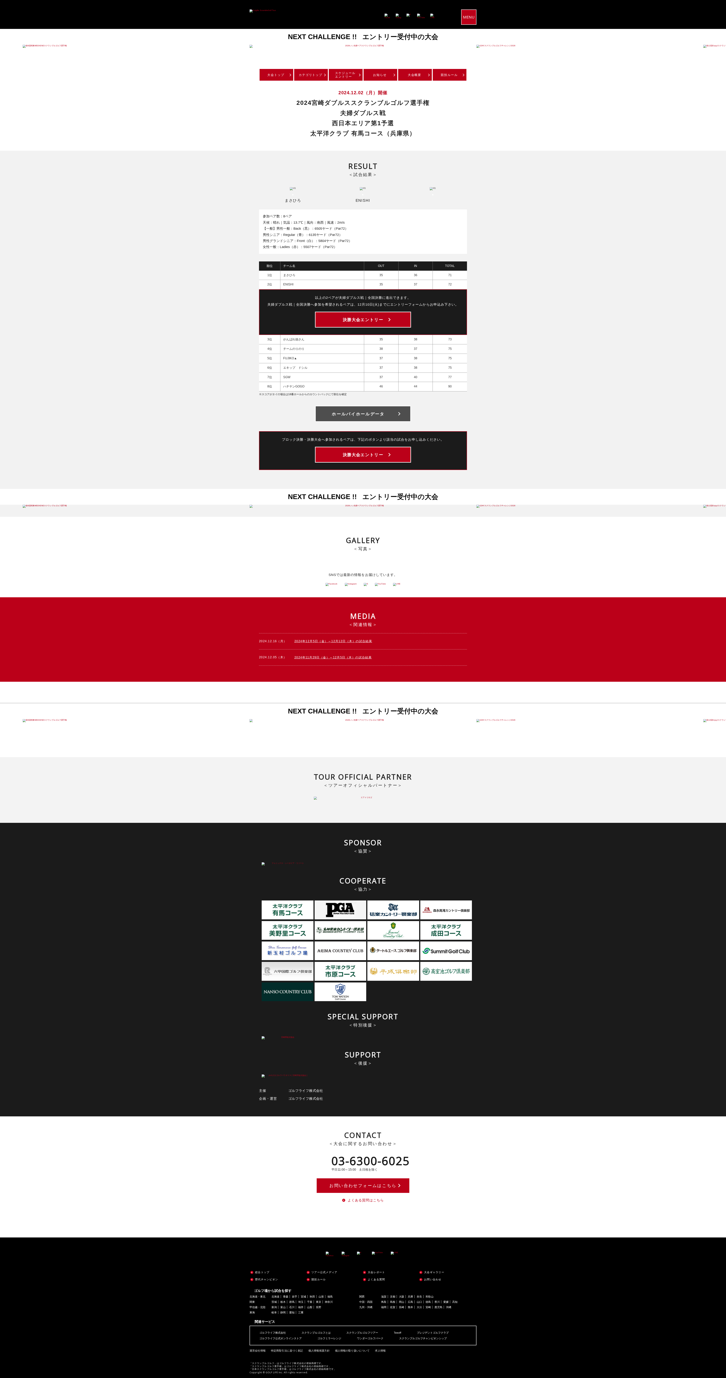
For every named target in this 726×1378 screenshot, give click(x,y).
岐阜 (274, 1312)
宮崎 (428, 1307)
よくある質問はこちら (366, 1200)
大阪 (401, 1296)
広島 (410, 1301)
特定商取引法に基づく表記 (287, 1350)
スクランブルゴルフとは (316, 1332)
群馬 (292, 1301)
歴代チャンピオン (266, 1279)
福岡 (383, 1307)
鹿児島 (438, 1307)
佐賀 (392, 1307)
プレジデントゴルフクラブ (433, 1332)
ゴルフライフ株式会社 (272, 1332)
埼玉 (300, 1301)
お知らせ (380, 75)
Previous (11, 46)
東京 (318, 1301)
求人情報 (380, 1350)
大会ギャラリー (434, 1272)
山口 (419, 1301)
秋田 (312, 1296)
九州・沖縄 (365, 1307)
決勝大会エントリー (363, 319)
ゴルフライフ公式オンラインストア (280, 1338)
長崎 (401, 1307)
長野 (318, 1307)
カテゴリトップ (310, 75)
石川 (292, 1307)
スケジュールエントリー (345, 74)
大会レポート (376, 1272)
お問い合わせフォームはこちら (363, 1185)
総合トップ (262, 1272)
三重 (300, 1312)
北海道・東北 (257, 1296)
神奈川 (329, 1301)
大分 (419, 1307)
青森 (285, 1296)
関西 (362, 1296)
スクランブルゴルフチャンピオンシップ (423, 1338)
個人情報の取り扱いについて (352, 1350)
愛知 (292, 1312)
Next (714, 46)
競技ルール (449, 75)
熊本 (410, 1307)
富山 (283, 1307)
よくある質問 (376, 1279)
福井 (300, 1307)
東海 (252, 1312)
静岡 (283, 1312)
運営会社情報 (258, 1350)
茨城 (274, 1301)
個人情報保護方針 (319, 1350)
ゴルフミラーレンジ (329, 1338)
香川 (437, 1301)
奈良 (419, 1296)
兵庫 (410, 1296)
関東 (252, 1301)
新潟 (274, 1307)
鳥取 (383, 1301)
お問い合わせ (432, 1279)
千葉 (309, 1301)
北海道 (275, 1296)
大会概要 (414, 75)
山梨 (309, 1307)
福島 (330, 1296)
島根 (392, 1301)
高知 (455, 1301)
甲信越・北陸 (257, 1307)
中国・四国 (365, 1301)
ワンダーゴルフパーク (370, 1338)
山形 (321, 1296)
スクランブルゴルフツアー (362, 1332)
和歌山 (430, 1296)
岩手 (294, 1296)
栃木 (283, 1301)
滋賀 (383, 1296)
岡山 (401, 1301)
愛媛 (446, 1301)
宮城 (303, 1296)
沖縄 (448, 1307)
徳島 (428, 1301)
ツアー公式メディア (324, 1272)
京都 (392, 1296)
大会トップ (275, 75)
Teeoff (397, 1332)
